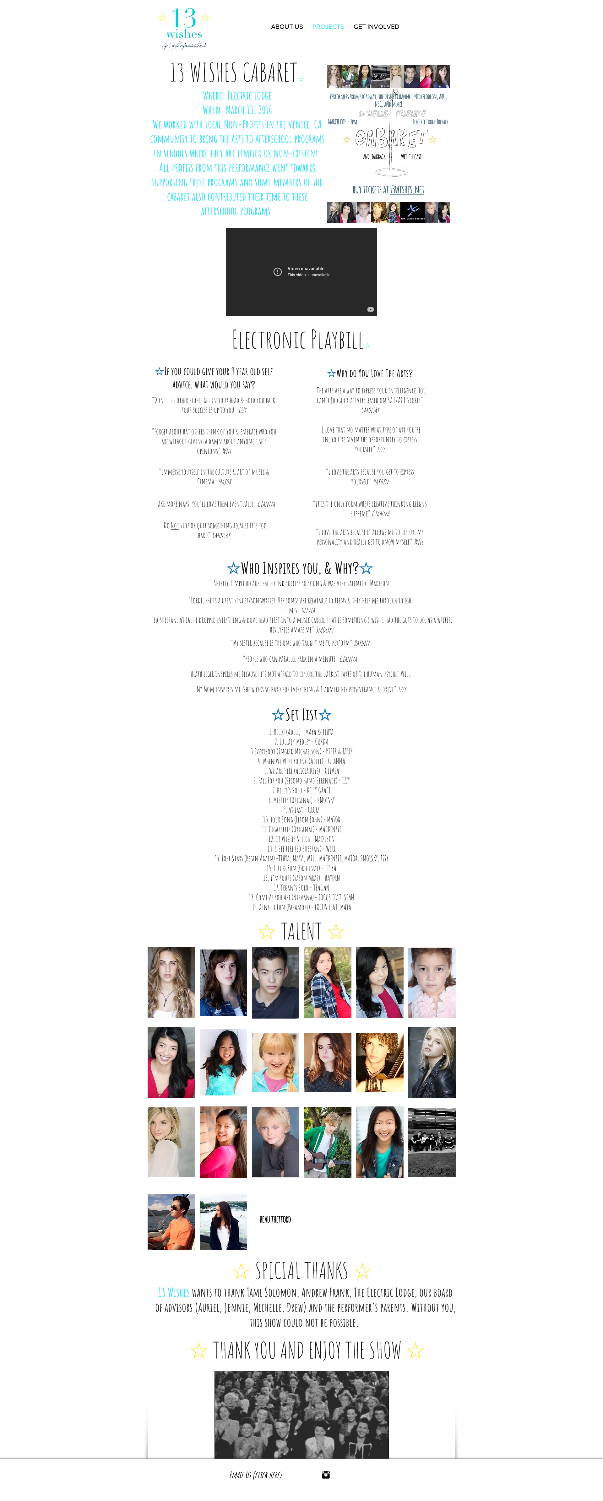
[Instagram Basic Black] (326, 1475)
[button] (171, 982)
